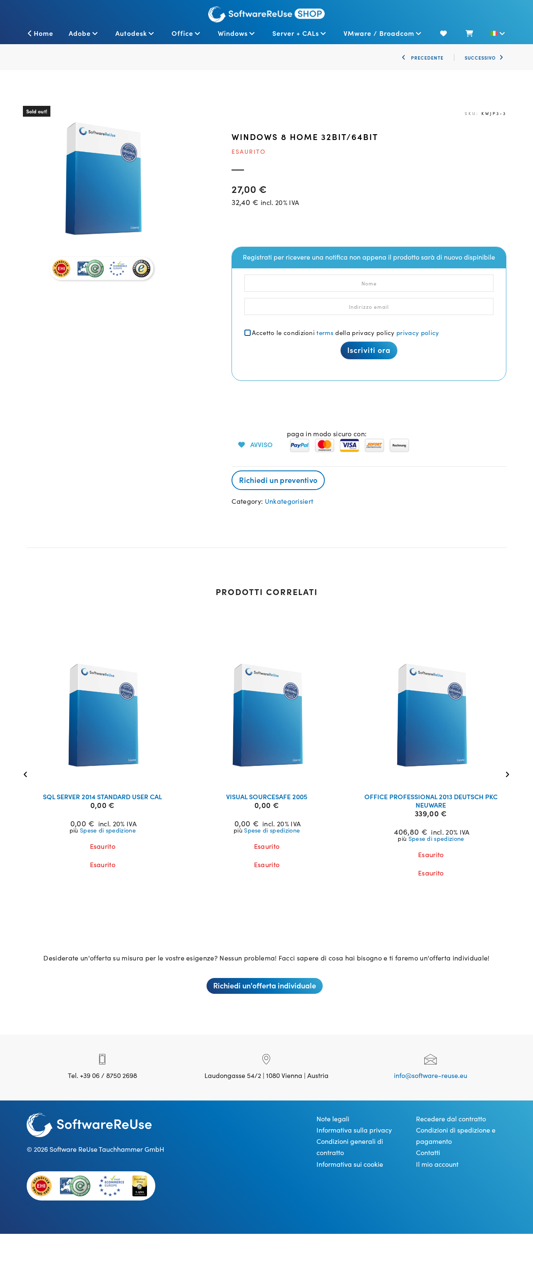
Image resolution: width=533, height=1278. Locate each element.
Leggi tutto (108, 775)
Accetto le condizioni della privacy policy (345, 332)
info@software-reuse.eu (430, 1075)
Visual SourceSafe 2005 (266, 796)
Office (182, 33)
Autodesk (131, 33)
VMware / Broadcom (379, 33)
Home (43, 33)
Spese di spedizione (108, 830)
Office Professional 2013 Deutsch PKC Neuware (431, 800)
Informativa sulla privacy (354, 1129)
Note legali (332, 1118)
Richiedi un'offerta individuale (264, 985)
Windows (233, 33)
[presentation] (28, 773)
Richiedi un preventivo (278, 480)
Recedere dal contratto (451, 1118)
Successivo (480, 57)
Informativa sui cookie (349, 1163)
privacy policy (417, 332)
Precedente (426, 57)
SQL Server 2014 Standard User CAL (102, 796)
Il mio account (437, 1163)
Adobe (80, 33)
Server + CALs (295, 33)
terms (325, 332)
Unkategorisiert (289, 500)
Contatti (428, 1152)
